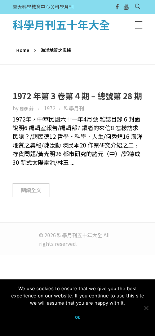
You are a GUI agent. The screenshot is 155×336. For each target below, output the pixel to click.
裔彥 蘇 (27, 108)
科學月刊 (74, 108)
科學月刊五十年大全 (61, 24)
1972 (50, 108)
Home (22, 50)
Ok (77, 317)
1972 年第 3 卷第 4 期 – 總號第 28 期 (77, 95)
